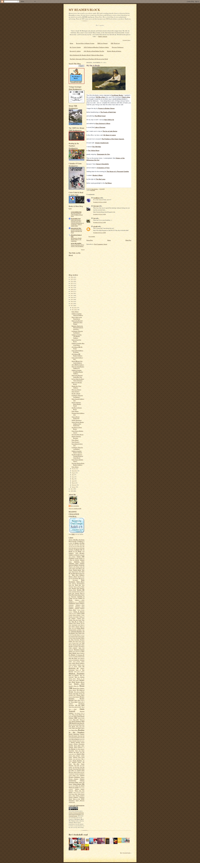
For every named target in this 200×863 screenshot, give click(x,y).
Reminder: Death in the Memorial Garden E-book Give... (77, 327)
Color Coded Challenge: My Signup (77, 351)
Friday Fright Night (79, 641)
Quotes (70, 721)
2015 (72, 299)
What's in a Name (74, 787)
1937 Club (76, 544)
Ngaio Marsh (74, 702)
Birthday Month (73, 576)
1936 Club (71, 544)
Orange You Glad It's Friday (75, 707)
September (74, 471)
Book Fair (71, 585)
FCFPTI (70, 635)
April (73, 481)
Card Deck (75, 598)
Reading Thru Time (78, 736)
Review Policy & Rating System (85, 43)
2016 (72, 297)
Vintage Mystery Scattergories (76, 417)
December (74, 307)
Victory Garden (72, 775)
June (73, 477)
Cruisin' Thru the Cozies (75, 620)
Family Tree (81, 633)
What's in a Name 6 (76, 389)
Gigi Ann (96, 206)
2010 (72, 491)
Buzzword (73, 596)
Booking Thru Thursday (78, 588)
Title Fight (76, 765)
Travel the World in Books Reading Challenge (78, 464)
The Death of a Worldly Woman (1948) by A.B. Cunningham (76, 239)
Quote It (82, 719)
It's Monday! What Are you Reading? (77, 448)
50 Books (71, 549)
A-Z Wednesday (76, 555)
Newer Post (89, 240)
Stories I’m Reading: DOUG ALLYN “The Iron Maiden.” (77, 245)
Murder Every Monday (78, 688)
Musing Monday (72, 690)
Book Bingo (80, 582)
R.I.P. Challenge (76, 721)
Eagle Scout (74, 628)
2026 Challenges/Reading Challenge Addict (96, 47)
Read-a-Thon (74, 730)
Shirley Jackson (102, 36)
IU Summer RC (80, 655)
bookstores (77, 593)
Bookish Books (72, 590)
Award (77, 568)
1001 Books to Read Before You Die (94, 51)
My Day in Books (76, 393)
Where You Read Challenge (78, 792)
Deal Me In (75, 621)
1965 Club (78, 548)
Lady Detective (81, 658)
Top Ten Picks (76, 767)
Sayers (82, 742)
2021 (72, 287)
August (74, 473)
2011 (72, 489)
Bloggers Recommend (73, 578)
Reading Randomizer (74, 734)
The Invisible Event (76, 218)
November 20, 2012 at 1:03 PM (99, 214)
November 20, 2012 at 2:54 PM (99, 222)
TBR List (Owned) (102, 43)
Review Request (75, 739)
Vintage (77, 775)
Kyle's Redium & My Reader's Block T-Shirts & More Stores (86, 55)
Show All (82, 249)
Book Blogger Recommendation (76, 583)
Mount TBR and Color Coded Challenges (77, 362)
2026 (72, 277)
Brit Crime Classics (76, 595)
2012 (72, 305)
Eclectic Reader (80, 628)
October (74, 468)
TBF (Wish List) (115, 43)
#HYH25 (70, 539)
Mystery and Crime (73, 693)
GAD (80, 643)
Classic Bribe (72, 610)
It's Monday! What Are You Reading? (77, 332)
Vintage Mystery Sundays (76, 778)
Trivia (75, 770)
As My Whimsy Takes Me (78, 567)
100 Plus (75, 540)
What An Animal (79, 785)
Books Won (71, 593)
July (73, 475)
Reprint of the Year (80, 737)
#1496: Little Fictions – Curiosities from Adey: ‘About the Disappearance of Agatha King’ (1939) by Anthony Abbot (77, 223)
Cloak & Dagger (78, 612)
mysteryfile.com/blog (76, 243)
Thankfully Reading (76, 762)
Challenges (72, 603)
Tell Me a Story (100, 97)
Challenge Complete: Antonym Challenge (77, 314)
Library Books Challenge (78, 663)
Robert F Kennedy (73, 740)
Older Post (128, 240)
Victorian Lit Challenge (79, 773)
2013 (72, 303)
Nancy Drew (77, 700)
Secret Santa (77, 745)
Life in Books (73, 666)
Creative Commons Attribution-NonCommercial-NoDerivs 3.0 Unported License (76, 814)
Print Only (76, 719)
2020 (72, 289)
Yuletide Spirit (72, 802)
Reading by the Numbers (76, 731)
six (83, 747)
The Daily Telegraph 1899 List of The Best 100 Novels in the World (89, 59)
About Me (82, 555)
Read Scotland (76, 725)
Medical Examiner (76, 673)
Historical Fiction (79, 650)
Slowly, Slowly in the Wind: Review (77, 318)
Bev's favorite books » (125, 853)
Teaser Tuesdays (75, 391)
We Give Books (72, 785)
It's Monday (72, 655)
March (73, 483)
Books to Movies (80, 591)
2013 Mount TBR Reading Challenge (77, 355)
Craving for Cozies (74, 616)
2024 (72, 281)
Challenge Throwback (76, 601)
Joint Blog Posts (71, 656)
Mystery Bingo (80, 695)
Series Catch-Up (78, 747)
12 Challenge (80, 541)
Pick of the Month (77, 714)
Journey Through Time (79, 656)
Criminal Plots (80, 618)
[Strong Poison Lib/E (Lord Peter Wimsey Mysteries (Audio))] (87, 842)
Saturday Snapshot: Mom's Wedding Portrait (76, 404)
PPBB (75, 718)
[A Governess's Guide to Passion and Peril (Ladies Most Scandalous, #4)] (120, 842)
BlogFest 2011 (81, 576)
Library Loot (81, 665)
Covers (82, 615)
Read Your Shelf (76, 728)
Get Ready (75, 646)
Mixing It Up (80, 678)
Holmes (70, 651)
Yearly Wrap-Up (80, 800)
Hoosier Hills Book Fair (77, 651)
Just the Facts (73, 658)
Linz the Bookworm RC (76, 667)
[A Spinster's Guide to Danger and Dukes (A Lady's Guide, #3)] (124, 842)
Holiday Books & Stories (114, 51)
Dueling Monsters (75, 626)
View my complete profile (75, 508)
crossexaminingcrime (76, 212)
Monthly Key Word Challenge (76, 387)
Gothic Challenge (73, 648)
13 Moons (76, 543)
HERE (73, 534)
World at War (76, 799)
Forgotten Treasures (79, 639)
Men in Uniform (79, 677)
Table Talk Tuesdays (77, 759)
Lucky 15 (78, 670)
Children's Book (80, 605)
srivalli (95, 226)
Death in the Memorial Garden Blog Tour (77, 376)
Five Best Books (76, 635)
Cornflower (96, 198)
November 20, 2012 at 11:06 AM (99, 202)
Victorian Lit (71, 773)
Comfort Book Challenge (75, 615)
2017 (72, 295)
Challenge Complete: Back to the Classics (78, 344)
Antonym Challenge (73, 565)
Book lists (78, 585)
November (74, 309)
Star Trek (82, 752)
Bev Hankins (75, 506)
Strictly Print (80, 754)
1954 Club (79, 546)
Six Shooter (72, 749)
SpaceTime (71, 750)
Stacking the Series (74, 752)
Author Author (72, 568)
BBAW (82, 571)
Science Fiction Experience (76, 744)
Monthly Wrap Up (74, 686)
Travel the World (77, 769)
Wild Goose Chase (73, 794)
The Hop (76, 764)
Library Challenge (76, 661)
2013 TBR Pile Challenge (78, 364)
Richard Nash (82, 739)
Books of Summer (73, 591)
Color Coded (80, 613)
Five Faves (82, 635)
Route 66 (79, 740)
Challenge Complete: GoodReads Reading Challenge (77, 371)
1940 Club (82, 544)
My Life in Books (79, 692)
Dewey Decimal (76, 623)
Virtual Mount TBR (78, 784)
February (74, 485)
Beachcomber (79, 573)
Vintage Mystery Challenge (76, 776)
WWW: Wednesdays (77, 420)
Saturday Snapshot (75, 742)
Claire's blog (126, 97)
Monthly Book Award (74, 680)
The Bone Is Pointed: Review (77, 408)
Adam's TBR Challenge (76, 557)
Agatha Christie (78, 558)
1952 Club (75, 546)
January (74, 487)
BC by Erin (72, 573)
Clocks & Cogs (72, 613)
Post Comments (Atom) (100, 244)
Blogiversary (75, 580)
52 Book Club (78, 550)
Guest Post (81, 648)
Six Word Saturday (80, 749)
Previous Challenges (117, 47)
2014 (72, 301)
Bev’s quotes (100, 25)
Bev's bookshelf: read (78, 834)
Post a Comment (92, 236)
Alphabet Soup (79, 562)
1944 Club (70, 546)
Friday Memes (75, 311)
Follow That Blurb (77, 638)
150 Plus (81, 543)
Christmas (71, 606)
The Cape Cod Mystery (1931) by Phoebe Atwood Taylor (77, 215)
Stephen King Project (73, 754)
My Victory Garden (75, 47)
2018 (72, 293)
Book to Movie (77, 586)
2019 (72, 291)
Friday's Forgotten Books (74, 643)
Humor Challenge (80, 653)
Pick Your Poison (79, 716)
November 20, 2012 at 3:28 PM (99, 232)
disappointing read (76, 625)
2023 (72, 283)
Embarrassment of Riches (75, 630)
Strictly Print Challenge (74, 755)
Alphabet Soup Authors (76, 563)
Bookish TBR (80, 590)
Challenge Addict (79, 600)
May (73, 479)
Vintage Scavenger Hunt (76, 781)
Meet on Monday (74, 675)
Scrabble (71, 745)
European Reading (76, 631)
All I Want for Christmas (76, 559)
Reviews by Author (75, 51)
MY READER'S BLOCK (84, 10)
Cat (94, 218)
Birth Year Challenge (78, 575)
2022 (72, 285)
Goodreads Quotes (126, 40)
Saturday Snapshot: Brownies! (76, 437)
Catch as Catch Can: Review (76, 340)
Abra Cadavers (72, 556)
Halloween (71, 649)
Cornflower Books (117, 95)
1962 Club (73, 548)
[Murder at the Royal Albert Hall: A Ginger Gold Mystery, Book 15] (128, 842)
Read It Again (76, 723)
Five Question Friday (73, 636)
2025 (72, 279)
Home (71, 43)
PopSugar (71, 718)
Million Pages (72, 678)
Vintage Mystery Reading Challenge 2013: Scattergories (78, 423)
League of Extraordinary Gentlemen (76, 660)
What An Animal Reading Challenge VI (78, 367)
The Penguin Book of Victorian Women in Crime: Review (77, 456)
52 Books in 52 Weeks (76, 550)
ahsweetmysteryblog (76, 228)
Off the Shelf (79, 705)
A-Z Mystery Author (76, 554)
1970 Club (82, 548)
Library (70, 661)
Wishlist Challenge (80, 795)
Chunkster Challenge (79, 608)
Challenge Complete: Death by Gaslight (77, 451)
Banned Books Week (76, 571)
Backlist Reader (77, 570)
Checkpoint (71, 605)
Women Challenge (73, 797)
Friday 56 (72, 641)
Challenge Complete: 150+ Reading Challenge (77, 336)
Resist (70, 739)
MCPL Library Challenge (79, 671)
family (77, 633)
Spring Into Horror (79, 750)
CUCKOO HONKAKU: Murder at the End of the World (76, 231)
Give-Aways (81, 646)
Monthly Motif (79, 684)
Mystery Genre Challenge (74, 697)
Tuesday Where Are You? (79, 772)
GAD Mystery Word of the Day (76, 643)
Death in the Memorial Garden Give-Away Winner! (77, 322)
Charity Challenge (80, 603)
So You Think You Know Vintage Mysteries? (78, 379)
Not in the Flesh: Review (77, 434)
